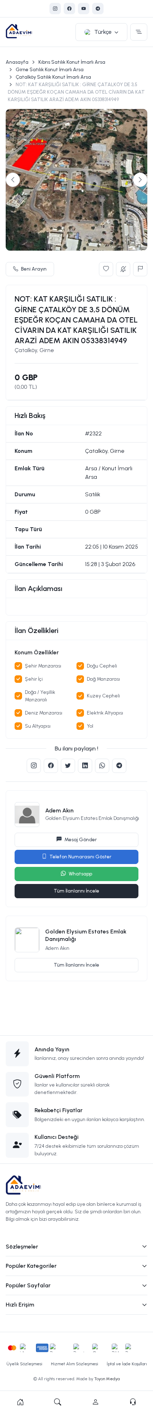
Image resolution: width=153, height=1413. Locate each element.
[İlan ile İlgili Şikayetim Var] (140, 269)
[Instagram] (55, 8)
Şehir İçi (34, 679)
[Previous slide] (13, 180)
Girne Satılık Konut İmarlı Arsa (50, 70)
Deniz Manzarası (43, 713)
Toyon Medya (107, 1378)
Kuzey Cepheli (103, 696)
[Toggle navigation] (138, 32)
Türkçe (103, 31)
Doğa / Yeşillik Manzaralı (40, 696)
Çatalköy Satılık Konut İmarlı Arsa (53, 77)
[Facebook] (69, 8)
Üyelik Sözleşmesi (24, 1363)
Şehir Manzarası (43, 666)
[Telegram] (98, 8)
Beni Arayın (34, 269)
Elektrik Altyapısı (105, 713)
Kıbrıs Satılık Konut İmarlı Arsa (71, 62)
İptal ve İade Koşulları (127, 1363)
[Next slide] (140, 180)
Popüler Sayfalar (28, 1285)
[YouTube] (83, 8)
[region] (76, 606)
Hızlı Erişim (20, 1304)
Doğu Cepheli (102, 666)
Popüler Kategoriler (31, 1265)
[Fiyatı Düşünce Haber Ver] (123, 269)
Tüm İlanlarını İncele (76, 891)
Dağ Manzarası (103, 679)
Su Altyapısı (38, 726)
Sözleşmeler (22, 1246)
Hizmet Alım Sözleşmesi (74, 1363)
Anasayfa (17, 62)
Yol (90, 726)
